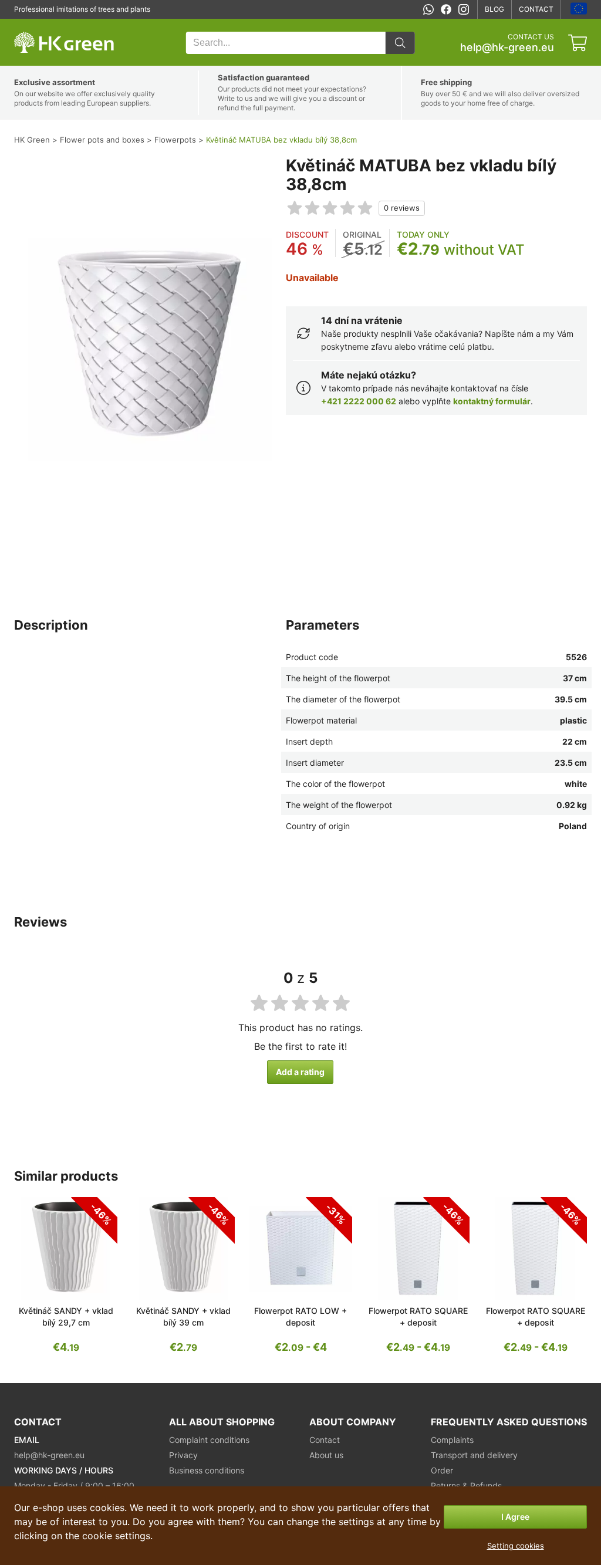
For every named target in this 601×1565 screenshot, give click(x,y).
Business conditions (206, 1470)
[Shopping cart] (577, 42)
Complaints (452, 1440)
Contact (536, 9)
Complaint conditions (209, 1440)
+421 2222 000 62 (358, 401)
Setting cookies (515, 1545)
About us (326, 1455)
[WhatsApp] (428, 9)
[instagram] (463, 9)
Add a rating (300, 1072)
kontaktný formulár (492, 401)
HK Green (30, 25)
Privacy (183, 1455)
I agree (515, 1517)
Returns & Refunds (466, 1485)
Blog (494, 9)
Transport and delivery (474, 1455)
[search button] (400, 43)
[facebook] (446, 9)
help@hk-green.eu (507, 47)
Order (442, 1470)
